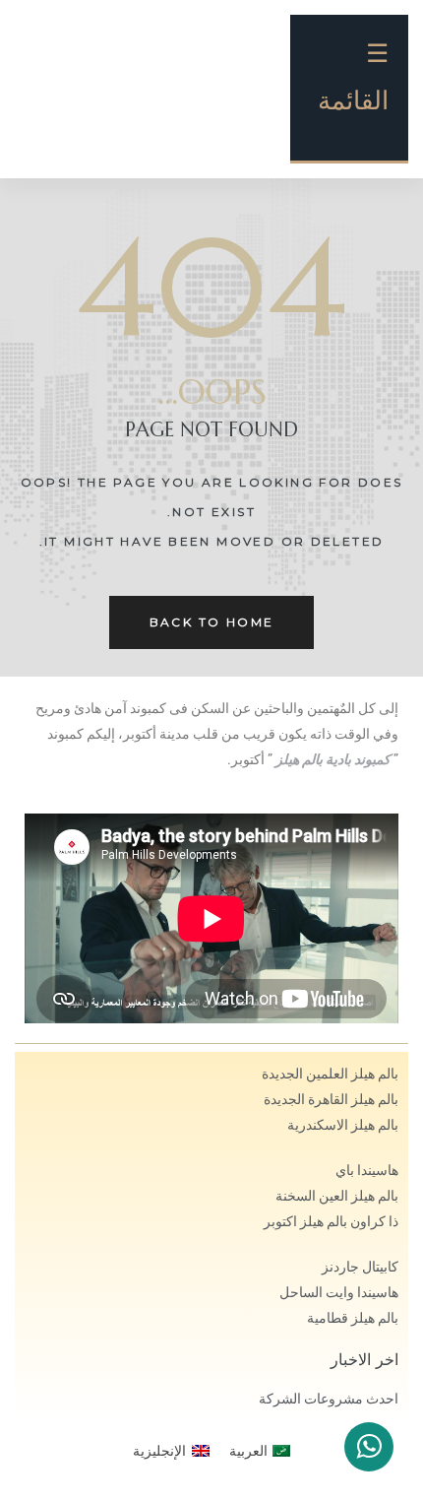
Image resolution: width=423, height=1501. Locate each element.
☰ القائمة (353, 76)
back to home (212, 622)
